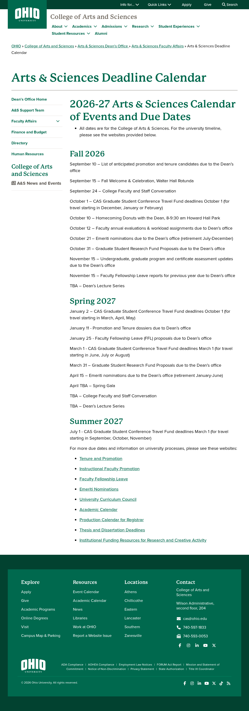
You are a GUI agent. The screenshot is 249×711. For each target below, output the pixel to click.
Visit (25, 627)
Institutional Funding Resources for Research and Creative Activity (143, 540)
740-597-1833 (194, 627)
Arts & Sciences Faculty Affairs (158, 46)
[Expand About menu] (66, 26)
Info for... (127, 4)
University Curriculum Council (108, 499)
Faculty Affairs (24, 121)
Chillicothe (133, 600)
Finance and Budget (28, 132)
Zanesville (133, 635)
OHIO (16, 46)
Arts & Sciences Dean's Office (103, 46)
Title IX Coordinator (201, 669)
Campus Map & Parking (40, 635)
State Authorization (171, 669)
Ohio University (42, 682)
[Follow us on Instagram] (188, 645)
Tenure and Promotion (101, 458)
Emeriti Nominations (99, 489)
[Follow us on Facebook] (180, 645)
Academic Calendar (98, 509)
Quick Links (158, 4)
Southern (132, 627)
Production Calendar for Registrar (112, 520)
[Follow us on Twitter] (214, 645)
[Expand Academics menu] (95, 26)
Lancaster (132, 618)
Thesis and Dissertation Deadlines (112, 530)
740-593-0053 (195, 636)
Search (232, 4)
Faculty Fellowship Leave (104, 479)
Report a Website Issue (92, 635)
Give (207, 4)
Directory (19, 143)
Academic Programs (38, 609)
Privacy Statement (142, 669)
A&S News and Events (38, 183)
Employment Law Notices (135, 664)
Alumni (101, 33)
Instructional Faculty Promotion (110, 469)
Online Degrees (34, 618)
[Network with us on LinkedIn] (197, 645)
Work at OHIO (84, 627)
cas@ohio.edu (195, 618)
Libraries (80, 618)
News (77, 609)
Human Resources (27, 154)
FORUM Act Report (169, 664)
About (57, 26)
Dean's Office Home (29, 99)
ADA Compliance (72, 664)
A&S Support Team (27, 110)
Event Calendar (86, 592)
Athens (130, 592)
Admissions (112, 26)
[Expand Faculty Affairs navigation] (57, 121)
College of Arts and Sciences (93, 16)
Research (140, 26)
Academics (82, 26)
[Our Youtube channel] (205, 645)
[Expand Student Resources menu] (88, 33)
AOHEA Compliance (101, 664)
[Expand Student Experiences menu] (198, 26)
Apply (186, 4)
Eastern (130, 609)
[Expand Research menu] (152, 26)
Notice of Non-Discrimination (107, 669)
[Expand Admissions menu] (125, 26)
